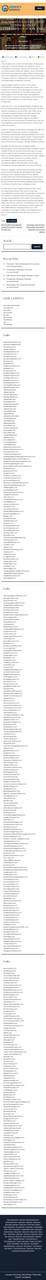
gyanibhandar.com (11, 387)
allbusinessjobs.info (11, 608)
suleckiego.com (9, 1204)
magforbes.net (9, 1028)
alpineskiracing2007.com (13, 1166)
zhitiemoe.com (9, 554)
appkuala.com (9, 1095)
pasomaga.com (9, 568)
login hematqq (13, 1244)
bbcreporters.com (11, 452)
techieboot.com (10, 356)
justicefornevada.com (12, 722)
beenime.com (9, 853)
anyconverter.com (10, 1068)
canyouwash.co (9, 349)
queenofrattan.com (11, 758)
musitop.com (8, 545)
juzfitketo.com (9, 566)
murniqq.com (31, 1239)
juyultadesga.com (10, 490)
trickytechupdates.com (12, 1190)
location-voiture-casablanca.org (16, 839)
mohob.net (8, 667)
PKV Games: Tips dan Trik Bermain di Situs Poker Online (23, 35)
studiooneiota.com (11, 770)
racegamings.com (10, 932)
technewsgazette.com (12, 1083)
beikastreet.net (9, 971)
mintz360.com (9, 665)
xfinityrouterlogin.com (12, 1183)
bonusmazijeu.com (11, 882)
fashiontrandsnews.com (13, 449)
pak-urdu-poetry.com (12, 741)
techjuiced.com (9, 371)
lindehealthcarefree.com (13, 605)
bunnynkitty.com (10, 1109)
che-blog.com (9, 639)
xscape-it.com (9, 473)
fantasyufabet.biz (10, 397)
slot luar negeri (34, 1224)
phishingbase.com (10, 929)
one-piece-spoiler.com (12, 767)
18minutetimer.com (11, 703)
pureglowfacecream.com (13, 1085)
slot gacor (28, 1246)
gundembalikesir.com (12, 359)
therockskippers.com (12, 1159)
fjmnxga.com (8, 1114)
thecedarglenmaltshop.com (14, 596)
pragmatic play (28, 1229)
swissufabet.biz (9, 402)
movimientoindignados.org (14, 538)
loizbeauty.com (9, 1066)
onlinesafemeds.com (11, 385)
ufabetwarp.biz (9, 390)
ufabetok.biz (8, 437)
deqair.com (8, 516)
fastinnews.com (9, 903)
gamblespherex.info (11, 791)
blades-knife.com (10, 765)
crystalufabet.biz (10, 435)
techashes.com (9, 347)
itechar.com (8, 361)
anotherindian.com (11, 559)
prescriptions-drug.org (12, 1018)
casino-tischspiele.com (12, 1054)
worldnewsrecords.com (13, 824)
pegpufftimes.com (11, 980)
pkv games (11, 221)
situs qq (22, 1222)
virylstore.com (9, 1011)
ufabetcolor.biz (9, 409)
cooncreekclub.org (11, 978)
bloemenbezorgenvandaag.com (16, 1102)
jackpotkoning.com (11, 910)
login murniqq (35, 1241)
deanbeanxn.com (10, 627)
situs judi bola (8, 1227)
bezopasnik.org (9, 1111)
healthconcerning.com (12, 696)
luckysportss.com (10, 917)
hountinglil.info (9, 648)
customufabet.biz (10, 428)
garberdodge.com (10, 995)
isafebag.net (8, 1042)
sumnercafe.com (10, 533)
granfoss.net (8, 1161)
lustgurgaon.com (10, 655)
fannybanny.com (10, 905)
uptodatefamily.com (11, 542)
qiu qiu (6, 315)
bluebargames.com (11, 987)
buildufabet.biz (9, 445)
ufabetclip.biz (8, 392)
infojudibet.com (9, 622)
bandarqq (7, 320)
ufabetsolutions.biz (11, 416)
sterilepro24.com (10, 827)
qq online (7, 310)
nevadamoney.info (10, 1133)
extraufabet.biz (9, 411)
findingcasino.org (10, 772)
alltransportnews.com (12, 447)
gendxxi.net (8, 801)
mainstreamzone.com (12, 708)
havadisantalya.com (11, 352)
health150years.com (11, 1016)
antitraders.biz (9, 468)
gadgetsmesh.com (11, 720)
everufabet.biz (9, 440)
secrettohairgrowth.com (13, 1104)
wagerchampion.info (11, 782)
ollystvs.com (8, 748)
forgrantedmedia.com (12, 999)
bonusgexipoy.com (11, 889)
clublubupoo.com (10, 879)
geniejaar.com (9, 658)
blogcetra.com (9, 743)
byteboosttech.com (11, 373)
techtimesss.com (10, 1009)
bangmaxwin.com (10, 1119)
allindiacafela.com (10, 1164)
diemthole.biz (9, 1076)
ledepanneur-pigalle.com (13, 1138)
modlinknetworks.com (12, 913)
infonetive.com (9, 1121)
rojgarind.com (9, 698)
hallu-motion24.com (11, 1157)
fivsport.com (8, 523)
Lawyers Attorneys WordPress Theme (22, 1275)
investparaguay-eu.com (13, 499)
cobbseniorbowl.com (12, 478)
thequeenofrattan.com (12, 760)
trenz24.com (8, 1061)
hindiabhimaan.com (11, 1192)
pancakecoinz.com (11, 641)
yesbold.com (8, 364)
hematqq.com (10, 1241)
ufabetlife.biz (8, 414)
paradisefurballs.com (11, 686)
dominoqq (7, 317)
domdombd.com (10, 896)
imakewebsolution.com (13, 636)
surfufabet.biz (9, 421)
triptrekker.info (9, 798)
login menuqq (22, 1241)
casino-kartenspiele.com (13, 1049)
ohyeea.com (8, 552)
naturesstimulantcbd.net (13, 573)
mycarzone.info (9, 805)
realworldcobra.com (11, 774)
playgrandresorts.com (12, 941)
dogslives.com (9, 753)
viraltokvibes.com (10, 1023)
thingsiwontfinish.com (12, 951)
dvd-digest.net (9, 1140)
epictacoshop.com (11, 1123)
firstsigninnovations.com (13, 992)
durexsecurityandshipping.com (15, 483)
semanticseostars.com (12, 705)
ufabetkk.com (9, 1078)
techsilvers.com (9, 518)
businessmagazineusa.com (14, 815)
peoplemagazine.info (12, 344)
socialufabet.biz (9, 418)
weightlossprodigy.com (12, 670)
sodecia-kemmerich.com (13, 855)
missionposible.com (11, 1178)
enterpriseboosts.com (12, 1047)
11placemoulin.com (11, 662)
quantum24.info (9, 810)
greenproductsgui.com (12, 693)
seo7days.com (9, 1097)
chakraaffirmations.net (12, 651)
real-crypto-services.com (13, 492)
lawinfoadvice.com (11, 528)
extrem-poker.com (11, 504)
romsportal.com (10, 944)
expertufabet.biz (10, 395)
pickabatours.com (10, 612)
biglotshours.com (10, 380)
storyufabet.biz (9, 430)
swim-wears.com (10, 997)
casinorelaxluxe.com (11, 891)
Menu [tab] (39, 8)
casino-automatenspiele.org (14, 1052)
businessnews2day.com (12, 822)
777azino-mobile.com (12, 476)
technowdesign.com (11, 480)
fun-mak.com (8, 858)
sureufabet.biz (9, 425)
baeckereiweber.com (12, 342)
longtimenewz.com (11, 915)
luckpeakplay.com (10, 920)
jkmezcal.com (9, 865)
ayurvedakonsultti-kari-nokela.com (17, 466)
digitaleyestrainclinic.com (13, 1176)
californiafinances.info (12, 1128)
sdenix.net (7, 1033)
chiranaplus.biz (9, 1145)
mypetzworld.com (10, 495)
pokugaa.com (9, 936)
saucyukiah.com (9, 968)
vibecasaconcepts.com (12, 808)
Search (7, 241)
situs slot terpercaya (11, 305)
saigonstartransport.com (13, 1116)
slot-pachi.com (9, 681)
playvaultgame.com (11, 939)
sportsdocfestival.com (12, 946)
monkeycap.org (9, 1030)
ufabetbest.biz (9, 423)
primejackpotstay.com (12, 934)
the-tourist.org (9, 1038)
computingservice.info (12, 732)
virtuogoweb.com (10, 378)
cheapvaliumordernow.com (14, 851)
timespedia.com (10, 1071)
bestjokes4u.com (10, 653)
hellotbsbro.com (10, 727)
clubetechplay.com (11, 894)
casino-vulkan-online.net (13, 1169)
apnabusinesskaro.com (12, 1202)
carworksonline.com (11, 1006)
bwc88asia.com (9, 502)
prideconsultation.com (12, 646)
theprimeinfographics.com (14, 848)
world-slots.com (9, 634)
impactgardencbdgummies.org (16, 571)
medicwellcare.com (11, 817)
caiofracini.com (9, 734)
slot (10, 1229)
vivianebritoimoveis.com (13, 1026)
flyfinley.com (8, 643)
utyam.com (8, 547)
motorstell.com (9, 1014)
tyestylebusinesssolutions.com (15, 870)
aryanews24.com (10, 471)
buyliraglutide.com (11, 383)
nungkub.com (9, 557)
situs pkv (22, 1224)
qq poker (34, 1244)
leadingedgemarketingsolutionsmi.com (19, 457)
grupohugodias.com (11, 514)
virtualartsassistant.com (12, 846)
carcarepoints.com (11, 509)
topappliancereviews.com (14, 1188)
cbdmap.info (8, 624)
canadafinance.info (11, 1130)
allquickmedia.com (11, 1080)
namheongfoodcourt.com (14, 1149)
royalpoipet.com (10, 872)
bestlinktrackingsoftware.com (15, 877)
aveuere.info (8, 689)
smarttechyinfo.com (11, 672)
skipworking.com (10, 1064)
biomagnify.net (9, 578)
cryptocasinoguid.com (12, 454)
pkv (4, 322)
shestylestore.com (10, 948)
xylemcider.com (9, 561)
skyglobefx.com (9, 789)
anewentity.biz (9, 1092)
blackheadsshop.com (12, 836)
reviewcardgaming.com (13, 832)
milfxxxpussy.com (10, 540)
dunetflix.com (9, 535)
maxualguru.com (10, 677)
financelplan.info (10, 617)
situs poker (7, 313)
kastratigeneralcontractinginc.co (16, 459)
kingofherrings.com (11, 1088)
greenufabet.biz (9, 406)
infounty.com (8, 497)
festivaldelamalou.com (12, 990)
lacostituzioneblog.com (12, 549)
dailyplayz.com (9, 898)
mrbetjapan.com (10, 1090)
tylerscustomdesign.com (13, 1004)
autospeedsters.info (11, 779)
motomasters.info (10, 803)
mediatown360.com (11, 1173)
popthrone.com (9, 631)
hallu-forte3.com (10, 1154)
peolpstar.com (9, 1002)
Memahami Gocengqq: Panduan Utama (23, 276)
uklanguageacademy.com (14, 603)
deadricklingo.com (11, 786)
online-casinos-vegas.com (13, 1180)
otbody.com (8, 1057)
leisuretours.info (9, 724)
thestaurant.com (10, 875)
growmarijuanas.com (11, 710)
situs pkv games (11, 1224)
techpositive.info (10, 736)
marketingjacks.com (11, 1185)
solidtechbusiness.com (12, 829)
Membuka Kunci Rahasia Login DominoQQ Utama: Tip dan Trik (11, 227)
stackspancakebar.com (12, 1147)
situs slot (29, 1227)
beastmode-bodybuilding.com (15, 615)
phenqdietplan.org (11, 530)
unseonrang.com (10, 739)
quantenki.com (9, 813)
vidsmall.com (8, 820)
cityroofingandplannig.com (14, 485)
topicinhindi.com (10, 600)
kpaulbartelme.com (11, 841)
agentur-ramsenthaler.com (14, 794)
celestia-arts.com (10, 983)
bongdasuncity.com (11, 679)
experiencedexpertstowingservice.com (19, 834)
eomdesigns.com (10, 796)
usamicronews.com (11, 922)
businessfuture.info (11, 620)
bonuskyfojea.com (10, 884)
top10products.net (11, 610)
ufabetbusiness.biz (11, 404)
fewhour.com (8, 701)
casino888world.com (11, 860)
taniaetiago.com (10, 564)
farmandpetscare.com (12, 729)
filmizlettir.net (9, 973)
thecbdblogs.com (10, 1197)
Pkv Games (23, 41)
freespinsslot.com (10, 684)
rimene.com (8, 1135)
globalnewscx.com (11, 751)
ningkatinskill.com (10, 521)
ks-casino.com (9, 506)
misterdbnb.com (10, 863)
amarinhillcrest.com (11, 1035)
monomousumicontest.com (14, 784)
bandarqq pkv (18, 1239)
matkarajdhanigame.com (13, 629)
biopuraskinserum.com (12, 1126)
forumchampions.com (12, 985)
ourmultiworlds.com (11, 976)
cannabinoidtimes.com (12, 691)
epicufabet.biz (9, 433)
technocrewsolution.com (13, 1021)
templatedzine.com (11, 526)
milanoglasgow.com (11, 1152)
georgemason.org (10, 598)
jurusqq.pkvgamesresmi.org (23, 1251)
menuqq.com (12, 1220)
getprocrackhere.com (12, 901)
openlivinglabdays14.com (13, 464)
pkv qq (22, 1220)
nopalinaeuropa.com (12, 576)
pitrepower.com (10, 1171)
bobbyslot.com (9, 660)
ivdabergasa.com (10, 487)
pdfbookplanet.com (11, 755)
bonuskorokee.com (11, 886)
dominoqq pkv (32, 1220)
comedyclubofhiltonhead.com (15, 843)
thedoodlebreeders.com (13, 511)
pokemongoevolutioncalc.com (16, 927)
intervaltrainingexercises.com (15, 867)
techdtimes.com (10, 354)
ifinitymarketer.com (11, 908)
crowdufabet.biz (10, 442)
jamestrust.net (9, 1059)
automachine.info (10, 777)
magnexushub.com (11, 375)
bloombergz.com (10, 1045)
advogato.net (8, 1040)
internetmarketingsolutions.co (15, 746)
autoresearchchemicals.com (15, 1200)
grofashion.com (9, 925)
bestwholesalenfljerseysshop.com (17, 461)
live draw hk (8, 308)
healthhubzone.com (11, 366)
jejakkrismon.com (10, 1073)
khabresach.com (10, 1195)
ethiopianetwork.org (11, 717)
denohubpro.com (10, 762)
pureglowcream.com (12, 1099)
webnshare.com (10, 712)
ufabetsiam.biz (9, 399)
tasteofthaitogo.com (11, 1107)
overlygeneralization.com (13, 715)
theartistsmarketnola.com (13, 1142)
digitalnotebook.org (11, 674)
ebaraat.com (8, 368)
